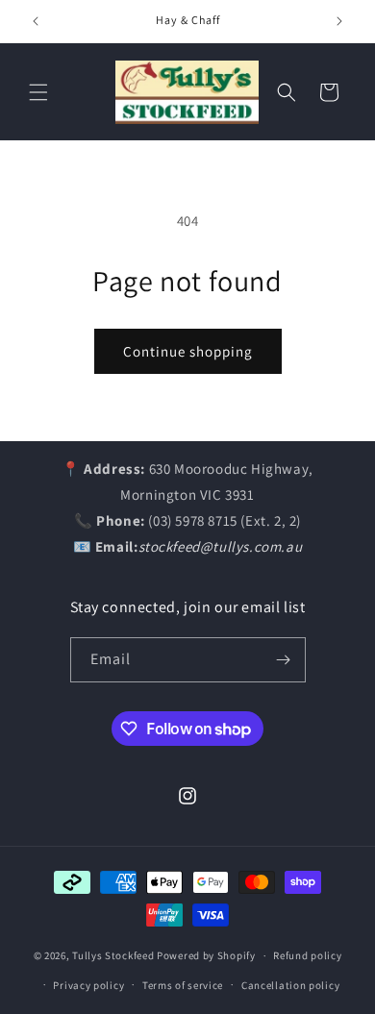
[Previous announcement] (35, 21)
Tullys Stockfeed (113, 955)
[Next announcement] (339, 21)
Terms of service (182, 985)
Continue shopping (188, 351)
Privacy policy (88, 985)
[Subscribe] (283, 659)
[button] (38, 92)
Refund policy (307, 955)
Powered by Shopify (206, 955)
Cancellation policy (290, 985)
